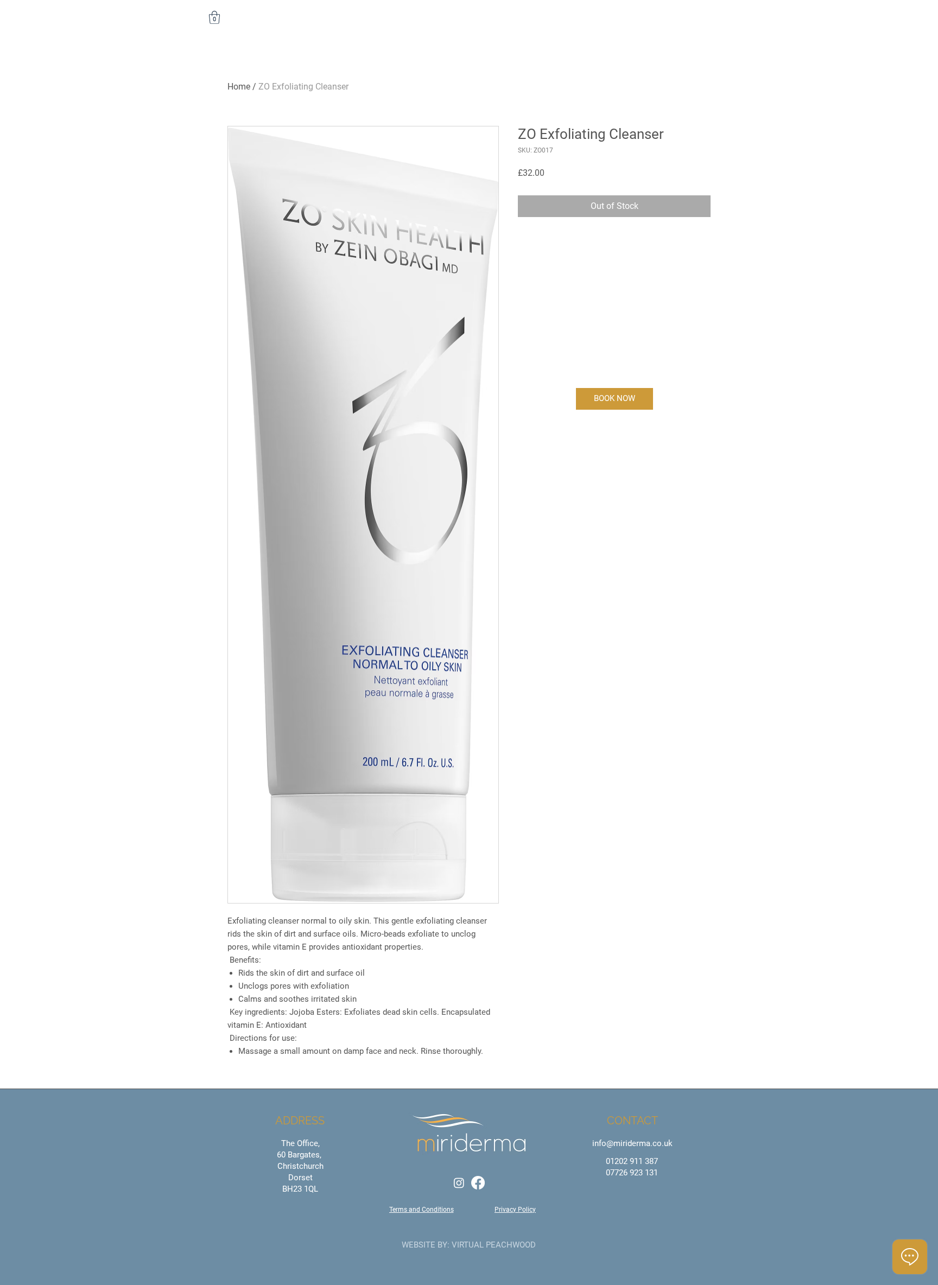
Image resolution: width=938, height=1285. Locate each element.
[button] (214, 17)
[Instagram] (459, 1182)
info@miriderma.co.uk (632, 1143)
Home (238, 86)
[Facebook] (478, 1182)
